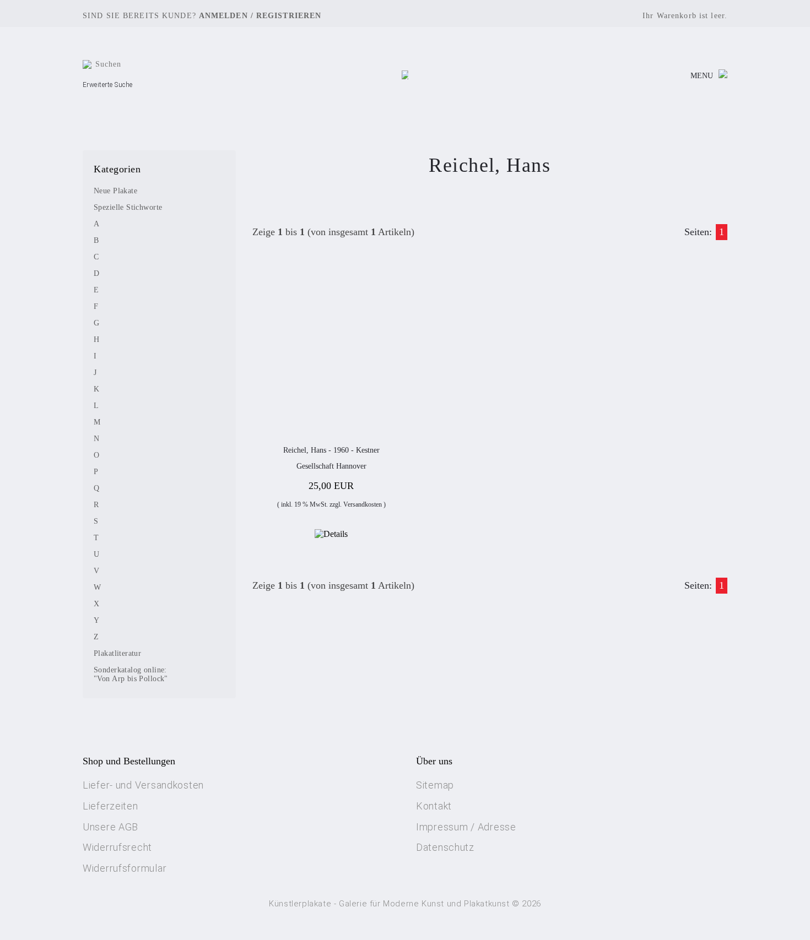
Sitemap (435, 785)
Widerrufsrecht (117, 847)
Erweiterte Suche (108, 85)
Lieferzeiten (110, 806)
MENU (701, 76)
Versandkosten (362, 504)
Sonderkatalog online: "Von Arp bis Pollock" (131, 674)
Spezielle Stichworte (128, 207)
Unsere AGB (110, 827)
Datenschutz (445, 847)
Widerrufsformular (124, 868)
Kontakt (434, 806)
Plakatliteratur (117, 653)
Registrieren (288, 16)
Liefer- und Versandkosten (143, 785)
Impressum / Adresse (466, 827)
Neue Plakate (115, 191)
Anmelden (223, 16)
